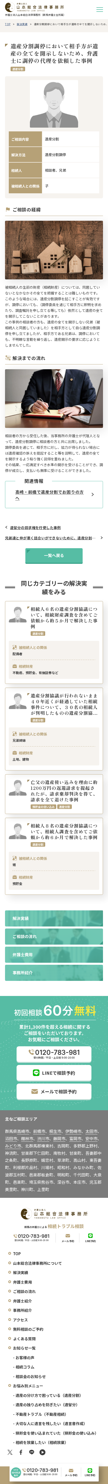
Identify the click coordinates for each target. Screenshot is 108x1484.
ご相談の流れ (24, 1291)
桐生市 (55, 1131)
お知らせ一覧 (24, 1348)
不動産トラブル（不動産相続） (42, 1414)
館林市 (27, 1138)
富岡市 (75, 1138)
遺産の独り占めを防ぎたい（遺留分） (48, 1404)
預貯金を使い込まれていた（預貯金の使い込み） (57, 1433)
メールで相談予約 (58, 1091)
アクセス (20, 1319)
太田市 (91, 1131)
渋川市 (43, 1138)
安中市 (91, 1138)
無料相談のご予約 (28, 1329)
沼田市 (11, 1138)
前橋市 (39, 1131)
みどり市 (13, 1146)
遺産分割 (17, 69)
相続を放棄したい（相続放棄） (42, 1442)
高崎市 (23, 1131)
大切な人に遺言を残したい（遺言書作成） (51, 1423)
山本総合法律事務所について (37, 1263)
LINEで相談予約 (58, 1072)
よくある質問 (24, 1338)
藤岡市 (59, 1138)
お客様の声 (25, 1357)
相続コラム (25, 1366)
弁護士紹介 (22, 1301)
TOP (8, 24)
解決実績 (22, 24)
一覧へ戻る (54, 555)
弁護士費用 (22, 1282)
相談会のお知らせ (31, 1376)
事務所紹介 (22, 1310)
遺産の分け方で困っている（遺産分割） (49, 1395)
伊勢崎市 (73, 1131)
